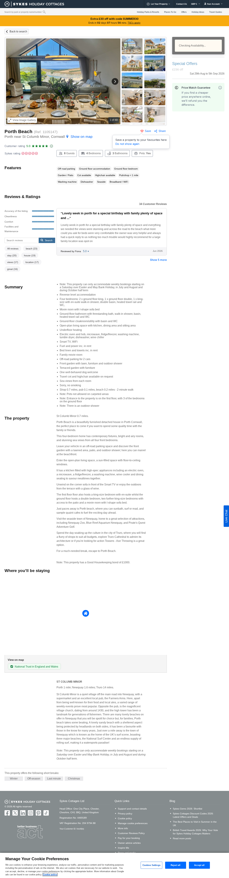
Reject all (175, 865)
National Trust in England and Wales (36, 666)
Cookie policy (125, 818)
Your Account (213, 4)
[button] (11, 81)
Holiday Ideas (198, 12)
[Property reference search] (44, 11)
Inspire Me (123, 847)
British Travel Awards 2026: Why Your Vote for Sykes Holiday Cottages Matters (195, 832)
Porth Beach (18, 131)
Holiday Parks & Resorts (148, 12)
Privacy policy (125, 813)
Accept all (199, 865)
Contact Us (181, 4)
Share (162, 131)
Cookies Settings (151, 865)
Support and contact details (132, 808)
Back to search (18, 31)
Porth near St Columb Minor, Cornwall (49, 136)
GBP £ (194, 4)
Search (48, 240)
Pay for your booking (129, 838)
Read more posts (182, 838)
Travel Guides (215, 12)
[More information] (220, 87)
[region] (114, 865)
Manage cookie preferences (133, 823)
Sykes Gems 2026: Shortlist (187, 808)
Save (148, 131)
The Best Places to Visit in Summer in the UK (195, 823)
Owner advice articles (129, 843)
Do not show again (127, 144)
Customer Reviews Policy (131, 833)
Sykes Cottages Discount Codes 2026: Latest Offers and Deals (193, 815)
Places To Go (170, 12)
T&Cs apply (134, 22)
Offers (184, 12)
